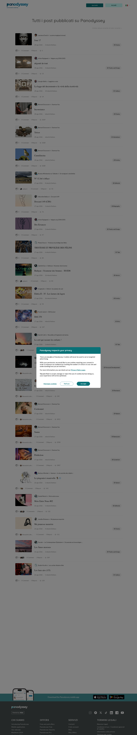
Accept (83, 384)
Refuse (66, 384)
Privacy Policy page (78, 370)
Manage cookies (50, 384)
